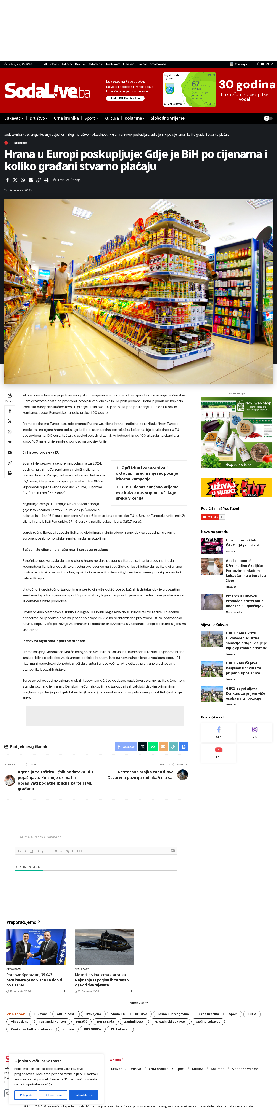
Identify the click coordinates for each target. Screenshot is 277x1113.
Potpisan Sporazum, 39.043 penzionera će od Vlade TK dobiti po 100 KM (34, 980)
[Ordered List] (44, 851)
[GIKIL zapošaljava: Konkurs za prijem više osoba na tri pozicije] (212, 694)
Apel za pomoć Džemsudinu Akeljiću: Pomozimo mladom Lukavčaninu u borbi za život (246, 570)
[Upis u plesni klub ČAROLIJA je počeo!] (212, 546)
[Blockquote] (56, 851)
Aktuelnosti (51, 64)
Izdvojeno (93, 1014)
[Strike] (38, 851)
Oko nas (142, 64)
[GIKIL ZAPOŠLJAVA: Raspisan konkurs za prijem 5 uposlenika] (212, 669)
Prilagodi (26, 1095)
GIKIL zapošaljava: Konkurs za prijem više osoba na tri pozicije (245, 693)
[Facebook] (258, 64)
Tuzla (252, 1014)
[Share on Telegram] (10, 442)
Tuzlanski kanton (52, 1021)
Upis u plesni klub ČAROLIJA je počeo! (242, 543)
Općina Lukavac (208, 1021)
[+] (79, 850)
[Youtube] (218, 753)
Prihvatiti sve (83, 1095)
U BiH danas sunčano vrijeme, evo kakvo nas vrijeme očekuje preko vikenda (148, 492)
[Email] (31, 180)
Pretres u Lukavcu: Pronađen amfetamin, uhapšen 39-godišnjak (245, 601)
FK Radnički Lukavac (170, 1021)
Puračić (81, 1021)
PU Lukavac (120, 1029)
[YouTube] (262, 64)
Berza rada (105, 1021)
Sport (233, 1014)
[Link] (68, 851)
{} (73, 850)
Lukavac (67, 64)
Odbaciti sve (53, 1095)
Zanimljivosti (134, 1021)
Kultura (230, 551)
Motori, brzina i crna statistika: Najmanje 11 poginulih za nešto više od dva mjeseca (102, 980)
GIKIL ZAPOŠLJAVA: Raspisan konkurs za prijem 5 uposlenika (243, 668)
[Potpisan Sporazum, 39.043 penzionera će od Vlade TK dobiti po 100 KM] (36, 947)
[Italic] (26, 851)
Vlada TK (118, 1014)
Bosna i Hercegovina (173, 1014)
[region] (56, 1079)
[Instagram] (267, 64)
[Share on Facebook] (7, 180)
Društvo (80, 64)
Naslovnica (113, 64)
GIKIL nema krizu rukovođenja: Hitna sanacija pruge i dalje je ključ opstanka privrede (246, 640)
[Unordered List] (50, 851)
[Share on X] (15, 180)
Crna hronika (158, 64)
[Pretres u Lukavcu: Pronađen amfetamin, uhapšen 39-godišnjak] (212, 602)
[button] (238, 64)
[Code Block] (62, 851)
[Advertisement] (130, 30)
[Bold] (19, 851)
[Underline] (32, 851)
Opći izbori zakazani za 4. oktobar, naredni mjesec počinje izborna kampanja (147, 473)
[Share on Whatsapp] (23, 180)
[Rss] (272, 64)
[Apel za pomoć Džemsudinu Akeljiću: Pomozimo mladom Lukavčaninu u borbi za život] (212, 566)
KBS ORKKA (92, 1029)
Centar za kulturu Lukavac (31, 1029)
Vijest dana (20, 1021)
